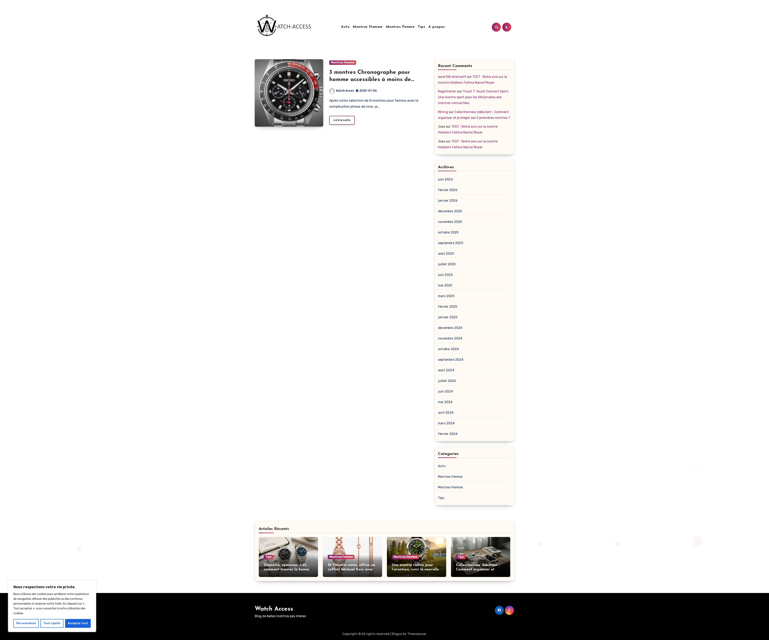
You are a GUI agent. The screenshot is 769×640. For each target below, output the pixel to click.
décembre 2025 (450, 211)
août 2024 (446, 370)
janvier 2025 (447, 317)
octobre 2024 (448, 349)
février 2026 (447, 190)
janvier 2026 (448, 200)
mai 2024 (445, 402)
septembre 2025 (450, 243)
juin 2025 (445, 275)
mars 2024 (446, 423)
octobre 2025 (448, 232)
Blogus (397, 634)
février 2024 (447, 434)
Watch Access (274, 609)
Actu (345, 27)
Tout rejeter (52, 623)
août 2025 (446, 253)
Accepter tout (78, 623)
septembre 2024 (450, 360)
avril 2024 (446, 413)
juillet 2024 (447, 381)
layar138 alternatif (452, 77)
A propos (436, 27)
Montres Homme (368, 27)
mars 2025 (446, 296)
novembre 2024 (450, 338)
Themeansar (416, 634)
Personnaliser (26, 623)
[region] (52, 606)
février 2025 (447, 306)
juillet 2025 (447, 264)
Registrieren (447, 91)
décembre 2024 (450, 328)
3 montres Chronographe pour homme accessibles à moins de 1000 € (370, 80)
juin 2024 (445, 391)
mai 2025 (445, 285)
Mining (443, 112)
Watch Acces (345, 90)
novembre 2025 (450, 222)
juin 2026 (445, 179)
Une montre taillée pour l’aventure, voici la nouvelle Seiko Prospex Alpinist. (415, 569)
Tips (421, 27)
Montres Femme (400, 27)
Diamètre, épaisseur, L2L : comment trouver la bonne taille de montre (286, 569)
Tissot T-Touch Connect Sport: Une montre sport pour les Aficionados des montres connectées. (473, 97)
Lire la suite (342, 120)
